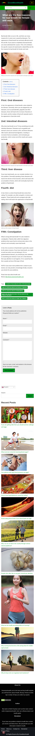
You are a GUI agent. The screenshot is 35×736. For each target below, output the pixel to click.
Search (3, 392)
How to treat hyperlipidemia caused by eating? (14, 495)
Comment (6, 339)
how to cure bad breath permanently (12, 290)
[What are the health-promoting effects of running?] (17, 599)
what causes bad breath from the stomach (14, 298)
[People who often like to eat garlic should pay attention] (17, 560)
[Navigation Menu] (32, 2)
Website (5, 332)
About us (8, 729)
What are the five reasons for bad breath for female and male (15, 295)
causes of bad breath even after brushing (18, 284)
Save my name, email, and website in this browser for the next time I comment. (17, 365)
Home (3, 729)
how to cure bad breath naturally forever (14, 287)
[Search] (25, 7)
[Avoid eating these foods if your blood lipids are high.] (17, 507)
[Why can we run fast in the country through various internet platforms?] (17, 531)
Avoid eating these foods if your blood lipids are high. (16, 518)
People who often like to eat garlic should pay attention (17, 573)
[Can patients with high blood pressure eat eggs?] (14, 462)
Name (5, 318)
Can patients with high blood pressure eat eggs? (15, 472)
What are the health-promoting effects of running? (15, 625)
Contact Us (16, 729)
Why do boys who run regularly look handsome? (15, 673)
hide (11, 81)
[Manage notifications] (3, 732)
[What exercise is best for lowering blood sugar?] (17, 440)
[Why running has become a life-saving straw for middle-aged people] (17, 636)
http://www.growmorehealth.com (14, 277)
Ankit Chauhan (7, 25)
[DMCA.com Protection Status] (6, 700)
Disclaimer (24, 729)
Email (5, 325)
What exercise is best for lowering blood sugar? (14, 452)
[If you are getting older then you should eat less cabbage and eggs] (17, 415)
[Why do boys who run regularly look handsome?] (17, 661)
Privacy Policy (5, 731)
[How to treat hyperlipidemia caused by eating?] (17, 484)
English (6, 387)
